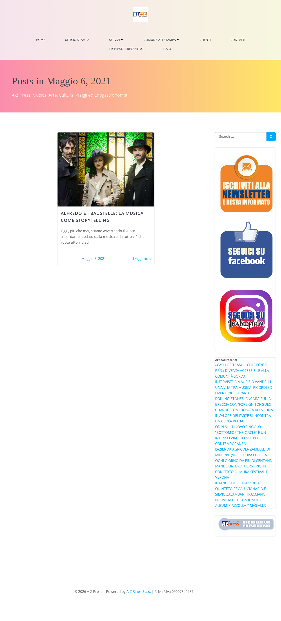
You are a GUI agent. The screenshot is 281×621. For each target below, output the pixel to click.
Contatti (238, 40)
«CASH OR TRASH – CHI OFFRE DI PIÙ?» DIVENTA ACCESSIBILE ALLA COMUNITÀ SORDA (242, 370)
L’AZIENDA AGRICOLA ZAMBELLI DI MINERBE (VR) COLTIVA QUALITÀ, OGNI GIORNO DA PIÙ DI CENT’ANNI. (244, 455)
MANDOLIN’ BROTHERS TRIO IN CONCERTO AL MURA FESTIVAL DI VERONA (242, 472)
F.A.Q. (167, 49)
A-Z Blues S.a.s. (138, 591)
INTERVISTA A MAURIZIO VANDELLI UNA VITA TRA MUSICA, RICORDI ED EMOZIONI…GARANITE (243, 387)
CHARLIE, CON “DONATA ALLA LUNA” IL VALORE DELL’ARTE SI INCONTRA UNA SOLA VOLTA (244, 415)
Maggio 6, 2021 (93, 258)
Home (40, 40)
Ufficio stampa (77, 40)
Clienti (205, 40)
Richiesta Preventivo (126, 49)
